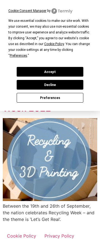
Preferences (50, 98)
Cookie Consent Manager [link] (27, 11)
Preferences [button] (18, 56)
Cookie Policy (21, 236)
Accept (50, 72)
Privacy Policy (59, 236)
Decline (50, 85)
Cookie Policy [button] (54, 44)
